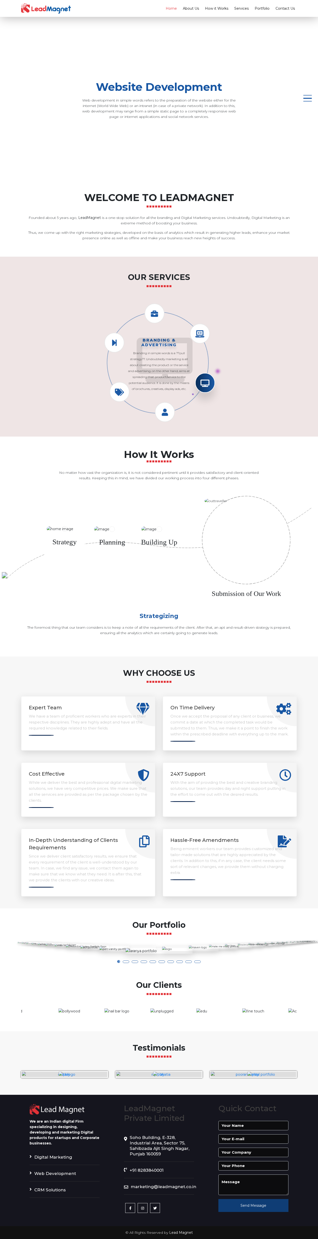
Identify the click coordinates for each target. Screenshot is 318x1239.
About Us (191, 8)
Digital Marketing (53, 1157)
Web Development (55, 1173)
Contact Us (285, 8)
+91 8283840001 (146, 1170)
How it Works (216, 8)
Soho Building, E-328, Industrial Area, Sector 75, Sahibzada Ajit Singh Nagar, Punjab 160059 (159, 1145)
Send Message (253, 1205)
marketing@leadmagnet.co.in (162, 1186)
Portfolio (262, 8)
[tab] (64, 541)
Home (171, 8)
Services (241, 8)
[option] (44, 1011)
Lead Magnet (181, 1232)
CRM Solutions (50, 1189)
